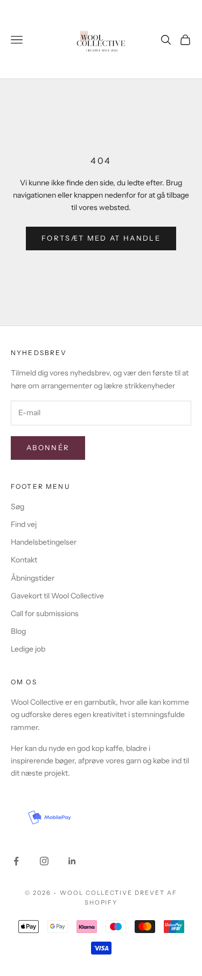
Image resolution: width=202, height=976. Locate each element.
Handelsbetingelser (43, 542)
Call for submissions (45, 613)
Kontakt (24, 560)
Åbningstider (32, 578)
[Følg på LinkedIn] (72, 861)
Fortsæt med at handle (101, 238)
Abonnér (47, 447)
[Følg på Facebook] (16, 861)
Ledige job (28, 649)
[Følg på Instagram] (44, 861)
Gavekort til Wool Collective (57, 596)
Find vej (24, 524)
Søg (17, 506)
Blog (18, 631)
